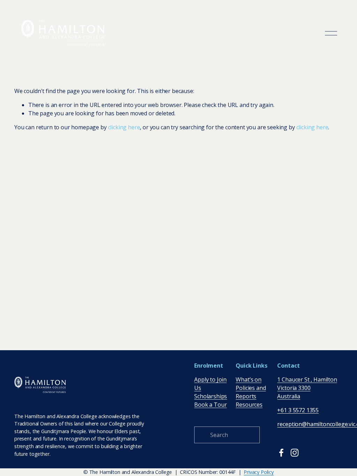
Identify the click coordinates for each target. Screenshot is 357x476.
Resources (249, 404)
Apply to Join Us (210, 384)
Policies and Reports (251, 392)
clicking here (124, 127)
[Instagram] (294, 452)
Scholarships (210, 396)
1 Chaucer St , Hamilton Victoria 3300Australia (307, 388)
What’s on (248, 379)
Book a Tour (210, 404)
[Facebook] (281, 452)
